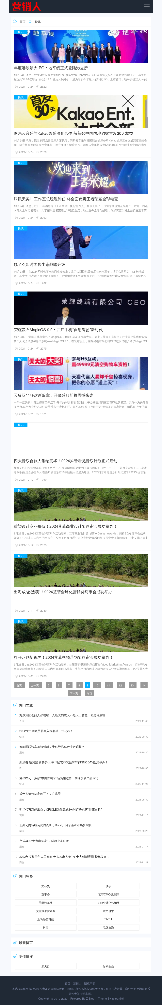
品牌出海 (108, 927)
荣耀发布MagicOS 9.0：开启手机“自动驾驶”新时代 (58, 329)
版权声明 (89, 983)
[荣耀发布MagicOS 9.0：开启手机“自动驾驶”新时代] (81, 324)
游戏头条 (108, 966)
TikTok (108, 919)
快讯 (38, 22)
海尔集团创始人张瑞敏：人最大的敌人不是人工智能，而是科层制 (62, 715)
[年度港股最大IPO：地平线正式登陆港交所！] (81, 62)
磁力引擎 (108, 911)
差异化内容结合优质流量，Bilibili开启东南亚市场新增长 (55, 825)
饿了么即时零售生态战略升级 (39, 264)
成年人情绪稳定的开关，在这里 (40, 793)
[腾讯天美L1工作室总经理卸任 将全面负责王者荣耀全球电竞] (81, 193)
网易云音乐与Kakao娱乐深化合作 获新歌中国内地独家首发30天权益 (73, 132)
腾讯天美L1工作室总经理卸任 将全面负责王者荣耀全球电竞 (66, 198)
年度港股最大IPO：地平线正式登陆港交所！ (53, 67)
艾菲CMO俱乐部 (108, 894)
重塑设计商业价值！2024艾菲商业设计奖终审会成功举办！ (65, 525)
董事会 (45, 894)
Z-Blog (90, 998)
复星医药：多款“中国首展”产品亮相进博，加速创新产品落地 (58, 778)
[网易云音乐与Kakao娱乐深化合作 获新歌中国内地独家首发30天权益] (81, 127)
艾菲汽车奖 (46, 903)
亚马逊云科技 (45, 919)
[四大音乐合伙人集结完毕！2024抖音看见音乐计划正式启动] (81, 455)
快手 (108, 886)
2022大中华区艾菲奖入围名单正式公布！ (46, 731)
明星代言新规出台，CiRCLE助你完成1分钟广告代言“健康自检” (60, 809)
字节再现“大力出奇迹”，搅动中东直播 (44, 841)
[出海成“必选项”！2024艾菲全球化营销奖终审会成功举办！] (81, 586)
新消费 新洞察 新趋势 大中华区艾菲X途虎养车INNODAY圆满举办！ (63, 762)
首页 (22, 22)
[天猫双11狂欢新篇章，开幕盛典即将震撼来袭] (81, 389)
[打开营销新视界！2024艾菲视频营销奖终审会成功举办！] (81, 651)
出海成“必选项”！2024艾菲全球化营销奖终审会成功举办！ (65, 591)
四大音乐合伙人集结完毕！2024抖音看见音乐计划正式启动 (65, 460)
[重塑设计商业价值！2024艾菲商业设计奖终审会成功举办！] (81, 520)
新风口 (45, 966)
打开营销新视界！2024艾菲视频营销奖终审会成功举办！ (63, 656)
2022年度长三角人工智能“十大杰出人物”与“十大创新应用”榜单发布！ (64, 856)
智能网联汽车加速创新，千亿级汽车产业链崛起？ (52, 746)
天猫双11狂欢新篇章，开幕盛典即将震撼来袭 (53, 394)
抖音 (45, 927)
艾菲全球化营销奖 (108, 903)
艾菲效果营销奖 (45, 911)
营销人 (77, 983)
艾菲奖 (45, 886)
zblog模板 (118, 998)
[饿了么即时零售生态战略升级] (81, 259)
